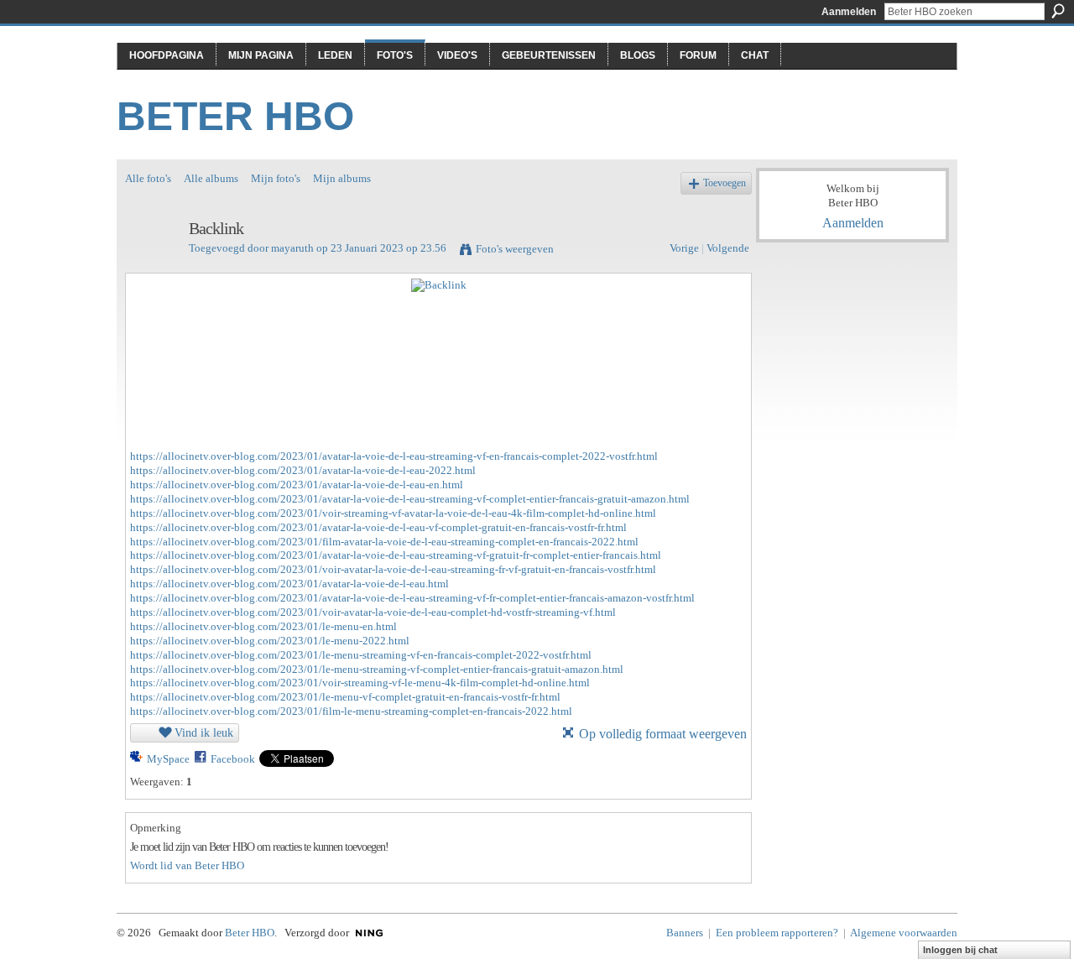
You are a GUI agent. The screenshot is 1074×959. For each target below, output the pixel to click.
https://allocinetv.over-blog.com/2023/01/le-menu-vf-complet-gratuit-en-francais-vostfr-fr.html (345, 697)
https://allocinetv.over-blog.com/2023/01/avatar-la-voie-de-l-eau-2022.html (303, 470)
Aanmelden (848, 12)
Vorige (684, 248)
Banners (684, 932)
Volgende (727, 248)
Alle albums (211, 178)
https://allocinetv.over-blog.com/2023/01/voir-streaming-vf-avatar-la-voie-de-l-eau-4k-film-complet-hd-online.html (393, 513)
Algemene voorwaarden (903, 932)
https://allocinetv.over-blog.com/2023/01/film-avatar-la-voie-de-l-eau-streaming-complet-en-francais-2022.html (384, 541)
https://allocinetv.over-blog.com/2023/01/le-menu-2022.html (269, 640)
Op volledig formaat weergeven (663, 734)
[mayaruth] (152, 264)
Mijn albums (342, 178)
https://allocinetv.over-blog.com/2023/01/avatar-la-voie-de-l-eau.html (289, 583)
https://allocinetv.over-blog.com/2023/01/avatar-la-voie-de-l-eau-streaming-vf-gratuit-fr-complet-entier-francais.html (395, 555)
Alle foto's (148, 178)
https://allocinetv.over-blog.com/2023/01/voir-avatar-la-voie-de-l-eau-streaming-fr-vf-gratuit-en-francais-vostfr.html (393, 569)
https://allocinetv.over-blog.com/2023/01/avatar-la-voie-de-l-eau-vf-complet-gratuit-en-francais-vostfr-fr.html (378, 527)
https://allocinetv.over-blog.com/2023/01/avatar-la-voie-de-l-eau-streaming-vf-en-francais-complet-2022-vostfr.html (394, 456)
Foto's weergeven (515, 248)
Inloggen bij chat (960, 950)
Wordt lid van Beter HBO (187, 865)
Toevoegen (724, 183)
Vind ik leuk (204, 732)
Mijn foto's (275, 178)
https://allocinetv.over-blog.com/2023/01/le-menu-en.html (263, 626)
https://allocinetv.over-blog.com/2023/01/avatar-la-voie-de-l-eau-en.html (296, 484)
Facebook (233, 759)
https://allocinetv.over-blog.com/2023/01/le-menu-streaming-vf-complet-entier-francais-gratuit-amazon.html (376, 669)
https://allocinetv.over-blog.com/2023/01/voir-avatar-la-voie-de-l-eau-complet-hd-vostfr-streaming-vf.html (373, 612)
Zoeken (1058, 10)
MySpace (168, 759)
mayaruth (292, 248)
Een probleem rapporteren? (777, 932)
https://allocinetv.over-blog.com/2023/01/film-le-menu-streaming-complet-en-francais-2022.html (351, 711)
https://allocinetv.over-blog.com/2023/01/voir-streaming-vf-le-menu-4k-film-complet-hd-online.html (360, 682)
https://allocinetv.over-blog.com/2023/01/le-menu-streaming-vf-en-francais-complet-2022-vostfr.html (361, 655)
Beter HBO (235, 116)
